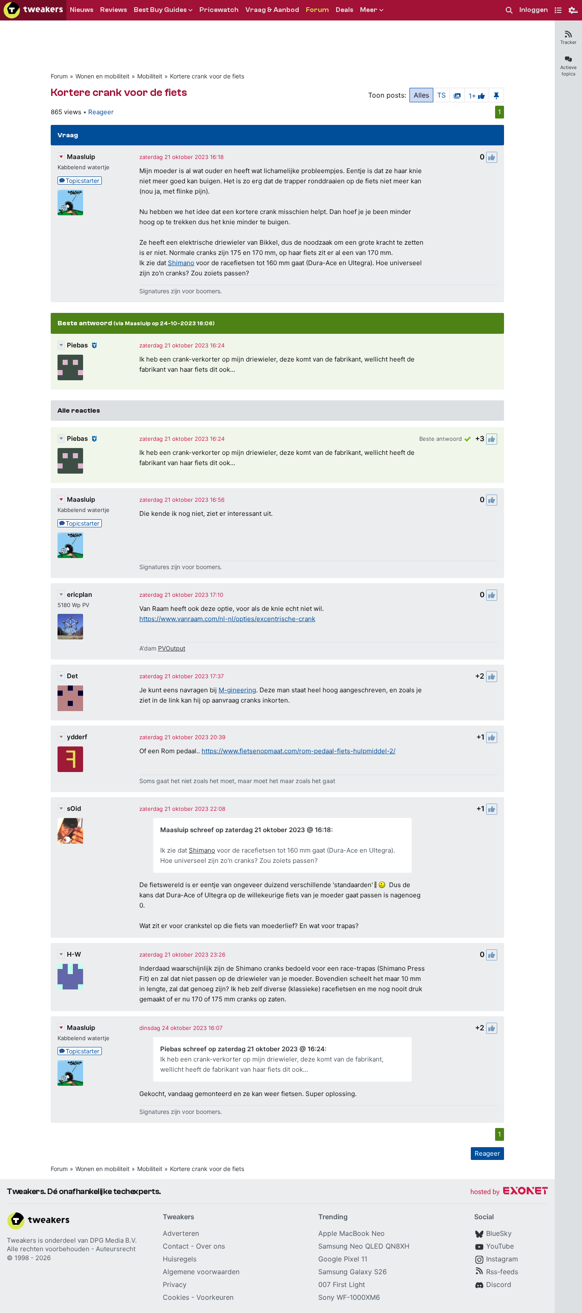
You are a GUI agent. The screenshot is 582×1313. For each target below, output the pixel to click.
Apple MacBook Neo (351, 1233)
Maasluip (81, 157)
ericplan (79, 594)
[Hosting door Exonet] (509, 1192)
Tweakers (21, 1240)
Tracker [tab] (568, 42)
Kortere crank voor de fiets (207, 76)
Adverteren (181, 1233)
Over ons (210, 1246)
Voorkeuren (214, 1297)
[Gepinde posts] (496, 95)
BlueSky (499, 1233)
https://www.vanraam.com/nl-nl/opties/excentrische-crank (227, 619)
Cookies (176, 1297)
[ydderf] (70, 759)
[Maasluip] (70, 202)
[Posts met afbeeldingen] (457, 95)
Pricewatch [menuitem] (219, 10)
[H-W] (70, 976)
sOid (74, 808)
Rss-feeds (502, 1271)
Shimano (181, 263)
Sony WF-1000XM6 (349, 1297)
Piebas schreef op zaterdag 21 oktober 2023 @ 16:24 (242, 1049)
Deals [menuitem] (344, 10)
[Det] (70, 698)
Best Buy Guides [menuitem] (160, 10)
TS (441, 95)
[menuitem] (509, 10)
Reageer (101, 112)
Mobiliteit (149, 76)
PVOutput (171, 648)
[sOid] (70, 831)
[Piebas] (70, 367)
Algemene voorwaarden (201, 1271)
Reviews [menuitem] (113, 10)
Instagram (502, 1259)
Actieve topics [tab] (568, 70)
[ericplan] (70, 626)
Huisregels (179, 1259)
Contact (176, 1246)
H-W (74, 954)
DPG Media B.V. (113, 1240)
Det (72, 676)
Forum (59, 76)
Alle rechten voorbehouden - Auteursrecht (71, 1249)
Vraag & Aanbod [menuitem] (272, 10)
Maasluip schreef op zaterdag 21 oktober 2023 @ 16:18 (245, 830)
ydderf (77, 737)
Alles (421, 95)
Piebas (77, 345)
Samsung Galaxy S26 (352, 1271)
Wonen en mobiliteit (102, 76)
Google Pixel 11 (342, 1259)
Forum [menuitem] (317, 10)
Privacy (175, 1284)
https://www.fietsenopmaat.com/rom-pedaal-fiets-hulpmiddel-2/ (298, 751)
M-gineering (237, 690)
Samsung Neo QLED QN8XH (363, 1246)
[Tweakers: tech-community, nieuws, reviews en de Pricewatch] (33, 10)
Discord (498, 1284)
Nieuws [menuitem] (81, 10)
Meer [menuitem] (368, 10)
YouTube (500, 1246)
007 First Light (341, 1284)
